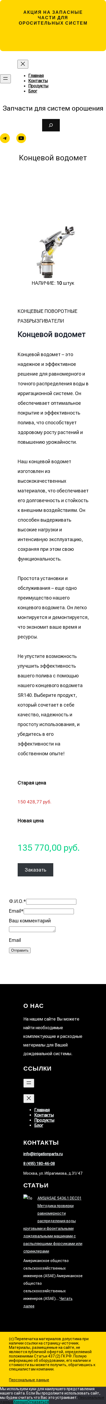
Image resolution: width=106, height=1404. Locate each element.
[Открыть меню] (5, 78)
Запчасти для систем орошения (53, 108)
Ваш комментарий (30, 920)
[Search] (51, 125)
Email (16, 911)
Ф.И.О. (17, 901)
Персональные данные (29, 1380)
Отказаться (38, 1402)
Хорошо (20, 1402)
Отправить (20, 950)
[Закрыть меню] (22, 64)
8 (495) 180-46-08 (39, 1163)
